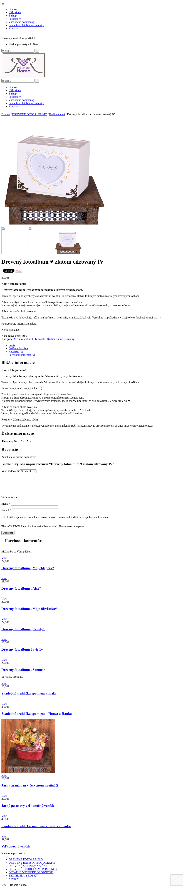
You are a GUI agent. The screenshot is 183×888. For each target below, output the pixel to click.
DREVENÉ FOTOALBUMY (29, 114)
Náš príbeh (15, 12)
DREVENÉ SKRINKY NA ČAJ (28, 865)
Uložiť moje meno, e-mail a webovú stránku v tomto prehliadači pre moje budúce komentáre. (58, 517)
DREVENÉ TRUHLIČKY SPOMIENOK (33, 869)
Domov (13, 9)
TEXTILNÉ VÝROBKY (23, 875)
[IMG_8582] (14, 252)
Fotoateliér (15, 18)
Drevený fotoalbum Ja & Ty (22, 649)
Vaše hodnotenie (10, 471)
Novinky (69, 339)
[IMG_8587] (41, 252)
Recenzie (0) (16, 351)
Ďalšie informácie (18, 348)
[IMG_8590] (68, 252)
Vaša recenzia (9, 497)
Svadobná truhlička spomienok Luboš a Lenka (36, 826)
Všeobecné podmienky (21, 21)
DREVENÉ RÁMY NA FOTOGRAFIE (32, 862)
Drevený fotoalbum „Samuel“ (23, 670)
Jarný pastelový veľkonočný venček (27, 805)
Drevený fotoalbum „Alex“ (21, 588)
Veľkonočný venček (15, 846)
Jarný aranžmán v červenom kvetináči (29, 785)
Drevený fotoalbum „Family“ (23, 629)
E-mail (6, 510)
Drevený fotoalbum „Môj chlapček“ (27, 568)
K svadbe (40, 339)
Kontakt (13, 28)
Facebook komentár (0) (22, 354)
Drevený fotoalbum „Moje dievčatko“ (29, 609)
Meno (5, 503)
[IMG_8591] (55, 225)
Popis (12, 345)
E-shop (13, 15)
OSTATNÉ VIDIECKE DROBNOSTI (31, 872)
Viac (4, 557)
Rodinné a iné (57, 114)
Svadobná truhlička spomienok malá (28, 693)
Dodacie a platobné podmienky (26, 25)
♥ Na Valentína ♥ (24, 339)
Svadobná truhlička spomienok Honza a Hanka (36, 713)
